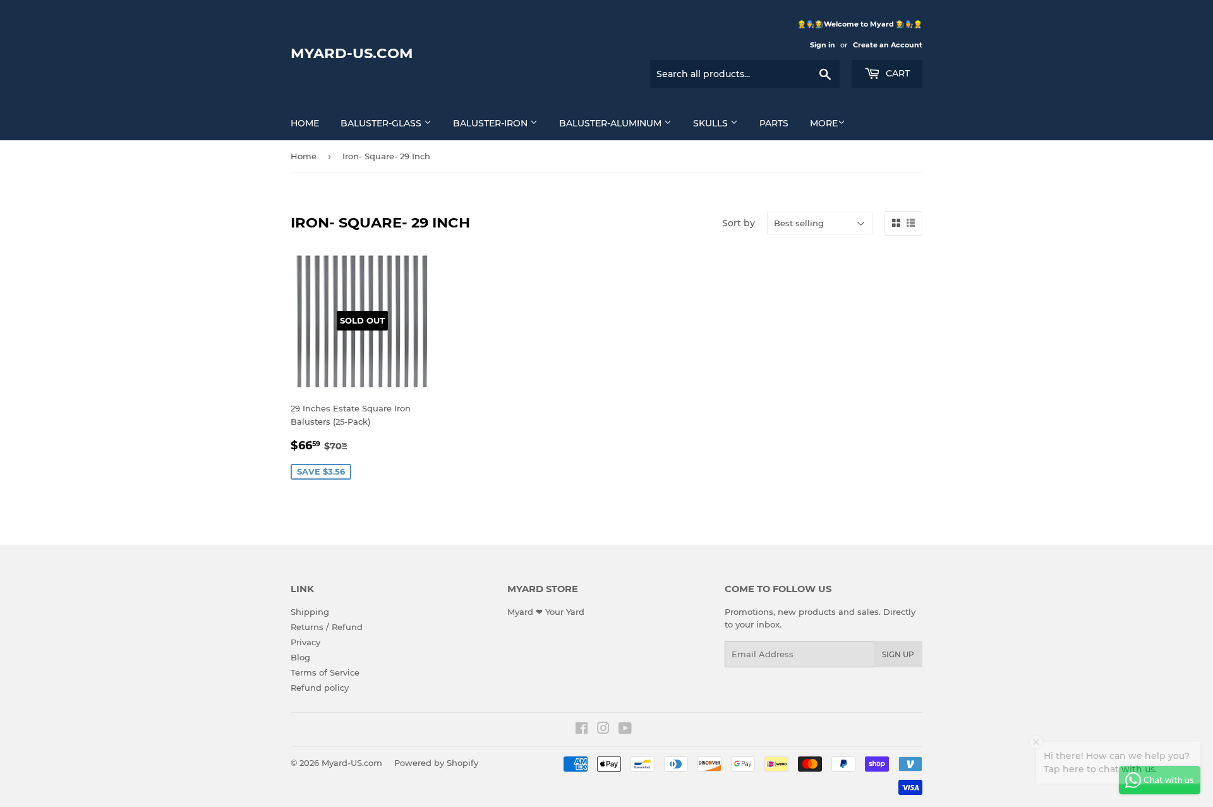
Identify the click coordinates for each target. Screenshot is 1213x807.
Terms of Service (325, 672)
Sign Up (898, 654)
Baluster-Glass (382, 123)
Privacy (305, 642)
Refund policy (320, 688)
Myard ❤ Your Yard (545, 612)
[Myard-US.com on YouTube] (625, 730)
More (824, 123)
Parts (773, 123)
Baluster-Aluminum (611, 123)
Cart (896, 73)
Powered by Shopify (436, 763)
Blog (300, 657)
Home (305, 123)
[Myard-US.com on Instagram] (603, 730)
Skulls (711, 123)
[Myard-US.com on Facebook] (581, 730)
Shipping (310, 612)
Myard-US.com (352, 53)
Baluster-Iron (491, 123)
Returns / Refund (327, 627)
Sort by (738, 223)
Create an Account (887, 44)
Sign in (822, 44)
